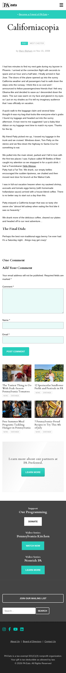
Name (6, 320)
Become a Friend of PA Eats (33, 14)
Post (24, 43)
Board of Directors (32, 641)
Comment (8, 286)
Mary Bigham (26, 51)
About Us (15, 641)
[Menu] (61, 5)
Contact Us (50, 641)
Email (5, 334)
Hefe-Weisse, (29, 166)
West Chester (37, 43)
